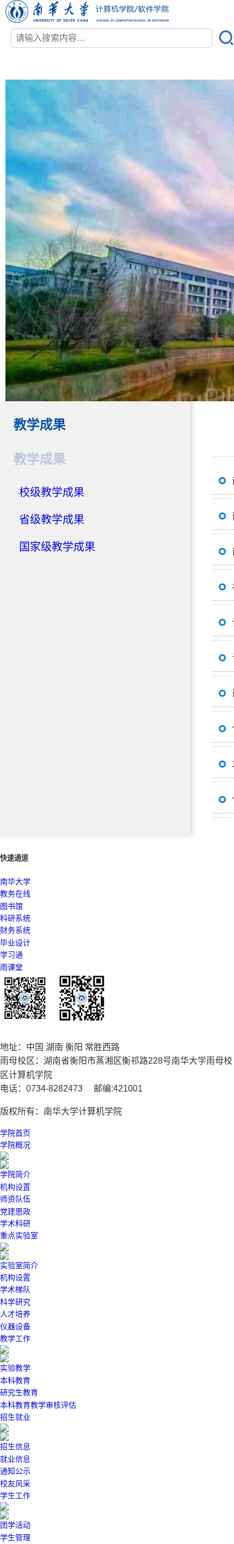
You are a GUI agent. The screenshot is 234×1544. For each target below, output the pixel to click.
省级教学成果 (51, 520)
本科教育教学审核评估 (38, 1405)
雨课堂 (11, 967)
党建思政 (15, 1212)
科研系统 (15, 918)
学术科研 (15, 1224)
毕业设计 (15, 943)
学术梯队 (15, 1290)
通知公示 (15, 1471)
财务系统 (15, 930)
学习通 (11, 955)
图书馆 (11, 906)
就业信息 (15, 1459)
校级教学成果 (51, 492)
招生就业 (15, 1417)
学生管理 (15, 1538)
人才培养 (15, 1314)
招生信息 (15, 1447)
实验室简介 (19, 1266)
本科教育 (15, 1381)
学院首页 (15, 1133)
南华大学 (15, 882)
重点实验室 (19, 1236)
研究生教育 (19, 1393)
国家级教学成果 (57, 547)
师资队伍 (15, 1199)
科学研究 (15, 1302)
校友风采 (15, 1484)
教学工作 (15, 1339)
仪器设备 (15, 1327)
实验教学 (15, 1368)
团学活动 (15, 1525)
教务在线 (15, 894)
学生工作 (15, 1496)
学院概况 (15, 1145)
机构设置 (15, 1187)
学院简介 (15, 1175)
